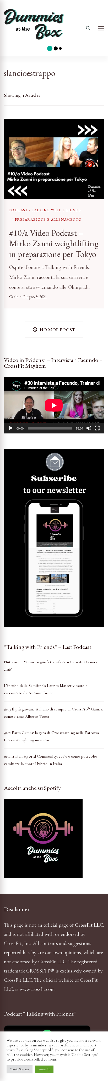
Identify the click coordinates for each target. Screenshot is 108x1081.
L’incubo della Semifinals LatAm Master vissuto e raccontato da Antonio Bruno (45, 689)
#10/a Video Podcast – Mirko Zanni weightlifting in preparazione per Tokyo (54, 243)
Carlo (13, 296)
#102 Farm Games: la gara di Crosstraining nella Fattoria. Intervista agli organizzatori (52, 736)
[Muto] (88, 428)
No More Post (57, 329)
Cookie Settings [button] (19, 1069)
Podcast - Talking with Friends (45, 210)
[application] (54, 405)
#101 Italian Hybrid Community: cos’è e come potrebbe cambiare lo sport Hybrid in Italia (50, 760)
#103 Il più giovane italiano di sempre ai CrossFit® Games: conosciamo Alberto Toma (53, 713)
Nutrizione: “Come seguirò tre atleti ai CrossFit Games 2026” (51, 665)
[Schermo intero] (97, 428)
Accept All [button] (44, 1069)
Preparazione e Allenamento (48, 219)
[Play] (10, 428)
